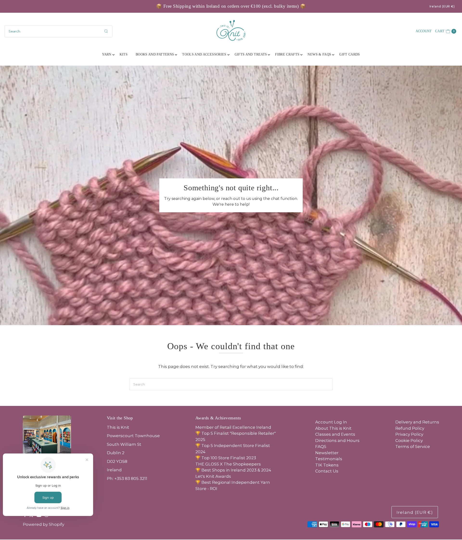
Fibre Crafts (287, 54)
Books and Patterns (155, 54)
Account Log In (331, 422)
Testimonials (328, 458)
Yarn (106, 54)
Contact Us (326, 471)
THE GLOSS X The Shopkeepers (228, 464)
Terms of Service (412, 446)
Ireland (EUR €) (442, 6)
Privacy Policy (409, 434)
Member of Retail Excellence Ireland (233, 427)
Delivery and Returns (417, 422)
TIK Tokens (327, 465)
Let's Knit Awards (213, 476)
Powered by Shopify (43, 524)
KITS (124, 54)
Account (424, 31)
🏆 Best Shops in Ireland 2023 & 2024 (233, 470)
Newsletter (327, 452)
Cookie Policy (409, 440)
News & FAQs (319, 54)
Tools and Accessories (204, 54)
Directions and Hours (337, 440)
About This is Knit (333, 428)
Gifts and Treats (251, 54)
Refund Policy (409, 428)
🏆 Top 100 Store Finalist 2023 (225, 457)
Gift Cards (349, 54)
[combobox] (58, 31)
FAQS (320, 446)
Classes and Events (335, 434)
